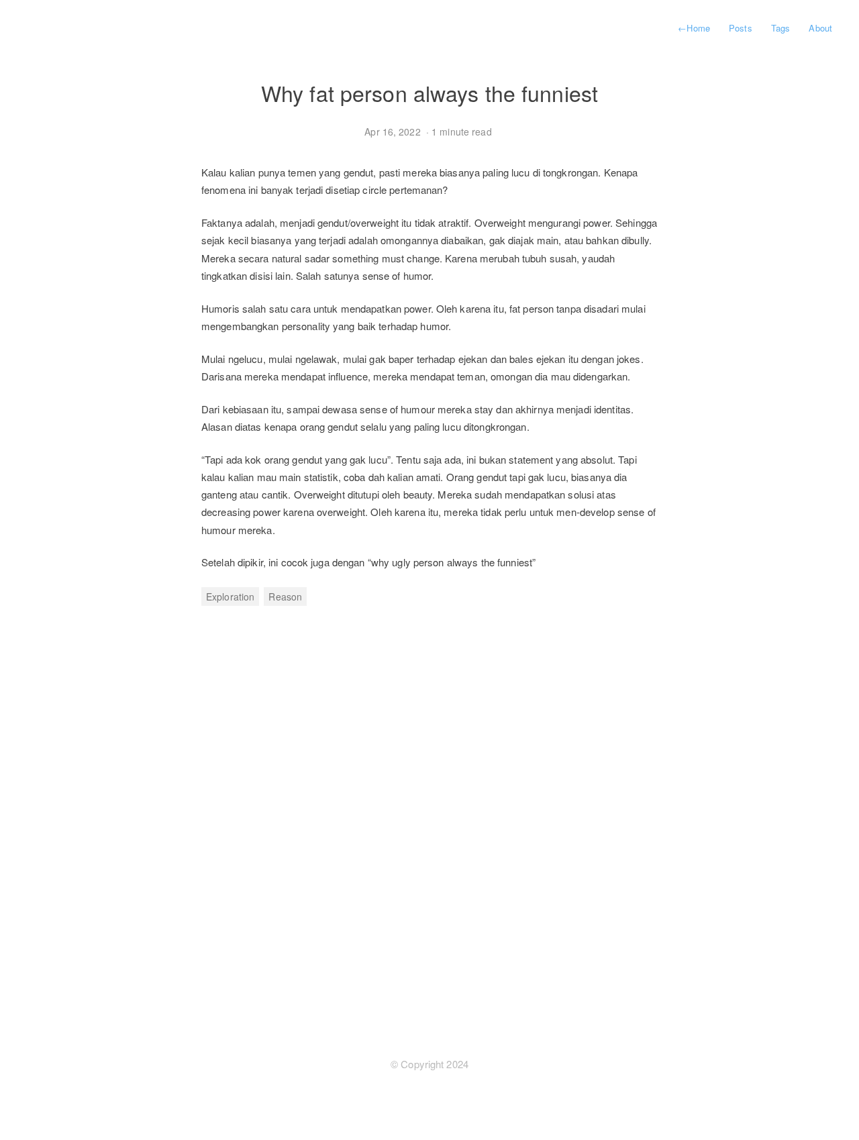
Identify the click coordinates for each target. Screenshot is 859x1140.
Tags (780, 27)
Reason (285, 596)
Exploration (230, 596)
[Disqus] (429, 816)
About (820, 27)
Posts (740, 27)
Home (694, 27)
